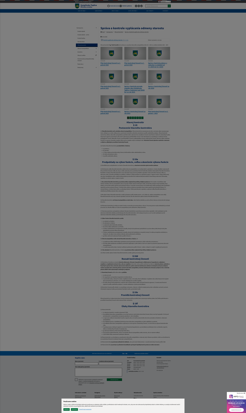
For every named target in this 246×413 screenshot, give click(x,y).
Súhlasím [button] (66, 409)
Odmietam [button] (74, 409)
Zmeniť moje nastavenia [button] (85, 409)
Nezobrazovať (240, 393)
